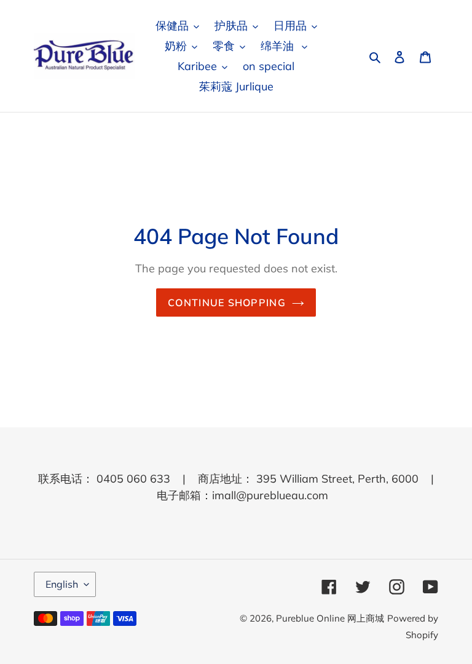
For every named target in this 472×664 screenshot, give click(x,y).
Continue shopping (227, 302)
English (61, 584)
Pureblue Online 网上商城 (330, 618)
